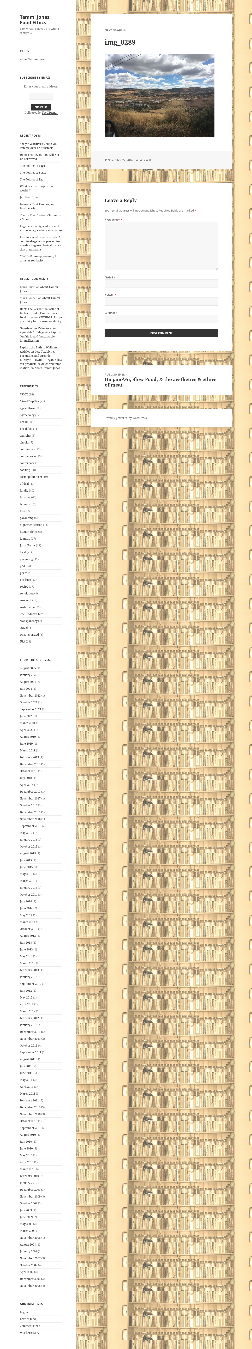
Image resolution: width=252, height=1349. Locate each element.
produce (25, 580)
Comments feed (30, 1326)
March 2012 (27, 1011)
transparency (29, 621)
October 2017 (28, 805)
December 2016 (30, 812)
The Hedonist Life (31, 614)
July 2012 (26, 990)
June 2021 (26, 716)
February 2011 (29, 1100)
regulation (27, 593)
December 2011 (30, 1032)
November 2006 (30, 1286)
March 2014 (27, 922)
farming (25, 497)
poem (23, 573)
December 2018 (30, 764)
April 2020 (26, 730)
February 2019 (29, 757)
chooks (24, 442)
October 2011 (28, 1045)
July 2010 (26, 1141)
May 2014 (26, 915)
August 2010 (28, 1135)
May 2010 (26, 1155)
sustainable (27, 607)
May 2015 (26, 874)
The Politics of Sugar (33, 172)
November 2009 (30, 1196)
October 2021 (28, 702)
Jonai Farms (27, 545)
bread (24, 422)
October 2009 (28, 1203)
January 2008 (28, 1251)
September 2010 (30, 1128)
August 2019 (28, 737)
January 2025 (28, 675)
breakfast (26, 429)
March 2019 (27, 750)
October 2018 (28, 771)
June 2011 (26, 1073)
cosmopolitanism (31, 477)
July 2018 (26, 778)
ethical (24, 484)
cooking (25, 470)
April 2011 (26, 1087)
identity (25, 538)
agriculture (27, 408)
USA (22, 641)
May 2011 (26, 1080)
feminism (26, 504)
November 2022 (30, 695)
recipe (24, 586)
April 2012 (26, 1004)
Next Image (113, 30)
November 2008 (30, 1238)
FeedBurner (50, 112)
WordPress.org (29, 1333)
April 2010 (26, 1162)
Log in (24, 1312)
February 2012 (29, 1018)
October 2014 (28, 894)
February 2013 (29, 970)
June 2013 (26, 949)
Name (110, 277)
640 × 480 (145, 160)
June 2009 (26, 1217)
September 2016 (30, 826)
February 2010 (29, 1176)
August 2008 (28, 1244)
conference (27, 463)
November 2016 (30, 819)
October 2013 (28, 929)
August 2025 (28, 668)
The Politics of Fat (31, 179)
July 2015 (26, 860)
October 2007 (28, 1265)
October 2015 (28, 846)
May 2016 (26, 833)
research (26, 600)
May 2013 (26, 956)
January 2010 (28, 1183)
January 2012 (28, 1025)
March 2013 (27, 963)
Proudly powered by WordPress (126, 418)
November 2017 (30, 798)
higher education (31, 525)
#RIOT (24, 394)
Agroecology (28, 415)
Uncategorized (29, 634)
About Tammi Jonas (32, 59)
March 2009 (27, 1231)
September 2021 (30, 709)
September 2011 (30, 1052)
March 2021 (27, 723)
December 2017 (30, 791)
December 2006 (30, 1279)
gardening (26, 518)
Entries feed (28, 1319)
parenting (26, 559)
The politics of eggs (32, 166)
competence (28, 456)
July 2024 (26, 689)
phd (22, 566)
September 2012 (30, 984)
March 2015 (27, 881)
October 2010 (28, 1121)
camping (25, 435)
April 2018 (26, 785)
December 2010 (30, 1107)
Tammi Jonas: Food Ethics (35, 20)
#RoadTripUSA (29, 401)
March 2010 (27, 1169)
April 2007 (26, 1272)
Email (110, 295)
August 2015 (28, 853)
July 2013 (26, 942)
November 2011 (30, 1039)
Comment (113, 220)
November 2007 (30, 1258)
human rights (29, 532)
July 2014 (26, 901)
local (23, 552)
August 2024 (28, 682)
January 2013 (28, 977)
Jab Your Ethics (30, 197)
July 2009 (26, 1210)
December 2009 (30, 1190)
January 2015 (28, 888)
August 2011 (28, 1059)
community (27, 449)
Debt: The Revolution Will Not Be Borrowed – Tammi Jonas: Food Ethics (39, 313)
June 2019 (26, 743)
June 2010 (26, 1148)
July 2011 (26, 1066)
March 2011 (27, 1093)
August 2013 (28, 936)
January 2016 (28, 840)
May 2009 (26, 1224)
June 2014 (26, 908)
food (23, 511)
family (24, 490)
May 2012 (26, 997)
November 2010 (30, 1114)
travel (24, 628)
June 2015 (26, 867)
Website (111, 313)
